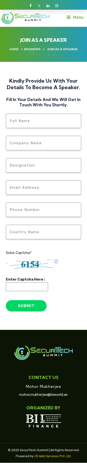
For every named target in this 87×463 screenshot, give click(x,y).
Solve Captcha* (19, 253)
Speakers (32, 49)
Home (14, 49)
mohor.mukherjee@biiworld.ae (43, 394)
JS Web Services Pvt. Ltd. (52, 456)
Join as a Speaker (62, 49)
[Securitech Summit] (25, 18)
